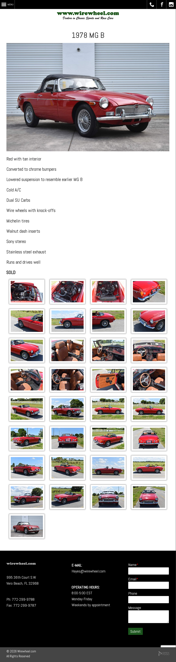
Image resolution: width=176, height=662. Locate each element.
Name (132, 564)
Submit (135, 631)
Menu (11, 4)
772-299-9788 (23, 599)
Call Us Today (152, 4)
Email (132, 579)
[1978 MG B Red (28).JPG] (27, 449)
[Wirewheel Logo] (21, 563)
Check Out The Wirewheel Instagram (171, 4)
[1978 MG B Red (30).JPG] (108, 420)
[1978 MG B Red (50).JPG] (27, 390)
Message (134, 607)
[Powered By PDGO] (164, 655)
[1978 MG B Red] (27, 302)
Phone (132, 593)
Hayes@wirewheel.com (88, 571)
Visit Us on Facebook (161, 4)
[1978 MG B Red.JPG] (27, 537)
